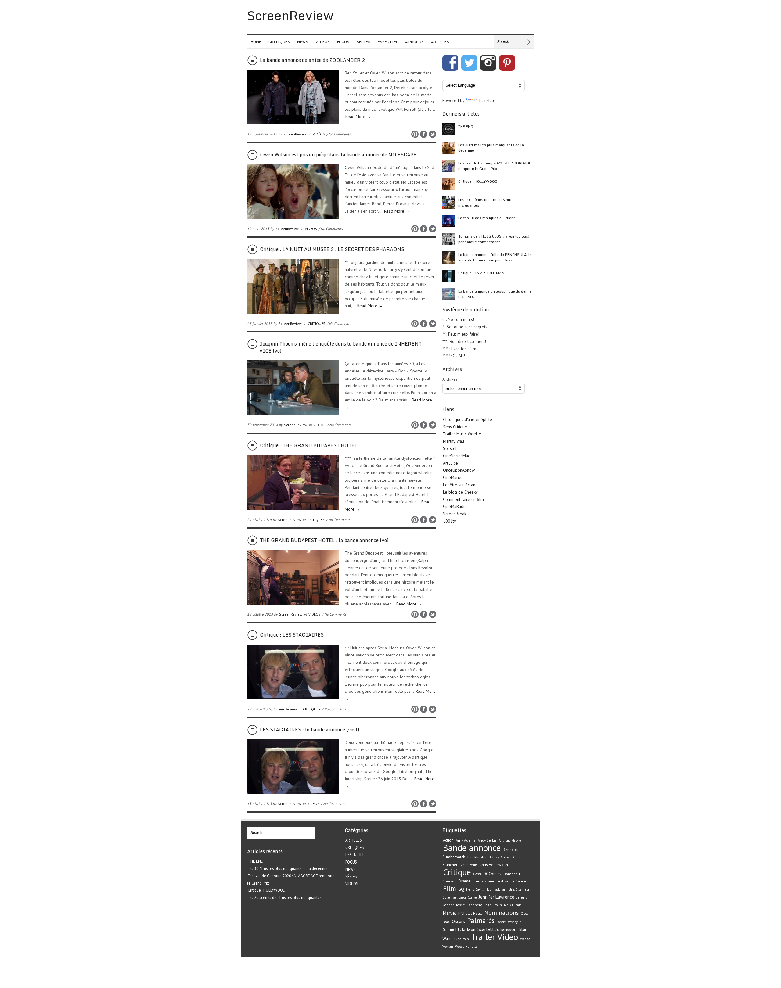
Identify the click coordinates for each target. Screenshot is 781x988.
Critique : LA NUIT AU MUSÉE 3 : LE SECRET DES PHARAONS (332, 249)
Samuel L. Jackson (459, 929)
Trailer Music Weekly (462, 434)
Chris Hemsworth (494, 864)
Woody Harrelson (467, 946)
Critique (457, 872)
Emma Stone (483, 881)
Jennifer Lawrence (496, 897)
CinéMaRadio (455, 506)
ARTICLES (440, 42)
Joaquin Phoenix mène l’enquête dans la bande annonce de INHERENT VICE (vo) (340, 347)
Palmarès (481, 920)
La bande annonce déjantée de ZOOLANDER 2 (312, 60)
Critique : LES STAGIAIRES (292, 635)
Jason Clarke (468, 897)
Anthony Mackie (510, 840)
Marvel (449, 913)
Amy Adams (466, 840)
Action (448, 840)
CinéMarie (452, 477)
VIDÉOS (322, 42)
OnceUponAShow (459, 470)
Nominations (501, 912)
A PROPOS (414, 42)
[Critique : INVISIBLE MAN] (448, 276)
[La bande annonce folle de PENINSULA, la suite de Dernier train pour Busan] (448, 257)
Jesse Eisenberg (469, 905)
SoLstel (450, 448)
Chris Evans (469, 865)
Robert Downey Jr (509, 922)
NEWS (302, 42)
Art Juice (450, 463)
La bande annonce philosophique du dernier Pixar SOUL (495, 294)
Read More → (358, 116)
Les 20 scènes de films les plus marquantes (485, 202)
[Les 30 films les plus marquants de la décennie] (448, 148)
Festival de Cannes (512, 881)
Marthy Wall (453, 441)
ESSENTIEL (388, 42)
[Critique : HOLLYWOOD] (448, 184)
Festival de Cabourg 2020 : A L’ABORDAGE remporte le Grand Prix (494, 165)
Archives (450, 379)
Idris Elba (515, 889)
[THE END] (448, 129)
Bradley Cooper (500, 857)
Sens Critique (455, 426)
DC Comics (492, 873)
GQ (461, 889)
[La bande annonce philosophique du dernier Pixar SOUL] (448, 294)
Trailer (483, 937)
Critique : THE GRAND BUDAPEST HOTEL (308, 445)
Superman (461, 939)
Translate (486, 100)
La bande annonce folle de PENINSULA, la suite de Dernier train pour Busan (495, 257)
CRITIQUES (279, 42)
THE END (465, 126)
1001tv (449, 521)
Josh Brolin (493, 905)
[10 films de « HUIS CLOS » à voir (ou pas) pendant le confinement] (448, 239)
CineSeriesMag (456, 455)
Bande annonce (472, 847)
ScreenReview (295, 134)
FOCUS (343, 42)
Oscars (458, 921)
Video (507, 937)
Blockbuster (477, 856)
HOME (256, 42)
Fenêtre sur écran (459, 484)
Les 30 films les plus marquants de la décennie (491, 147)
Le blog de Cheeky (460, 492)
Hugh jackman (495, 889)
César (477, 874)
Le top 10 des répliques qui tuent (486, 218)
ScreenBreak (454, 513)
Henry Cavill (474, 889)
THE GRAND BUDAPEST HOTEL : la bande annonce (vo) (324, 540)
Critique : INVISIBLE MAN (481, 273)
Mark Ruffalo (512, 905)
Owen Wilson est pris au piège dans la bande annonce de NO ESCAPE (338, 155)
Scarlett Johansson (496, 929)
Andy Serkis (487, 840)
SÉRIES (363, 42)
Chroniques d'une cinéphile (467, 419)
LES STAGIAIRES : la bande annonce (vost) (309, 730)
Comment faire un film (463, 499)
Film (449, 888)
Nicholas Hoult (470, 913)
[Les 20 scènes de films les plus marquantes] (448, 202)
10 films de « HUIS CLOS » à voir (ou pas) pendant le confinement (493, 239)
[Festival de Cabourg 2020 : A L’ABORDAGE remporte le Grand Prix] (448, 166)
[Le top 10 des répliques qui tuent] (448, 221)
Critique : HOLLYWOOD (477, 181)
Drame (465, 881)
